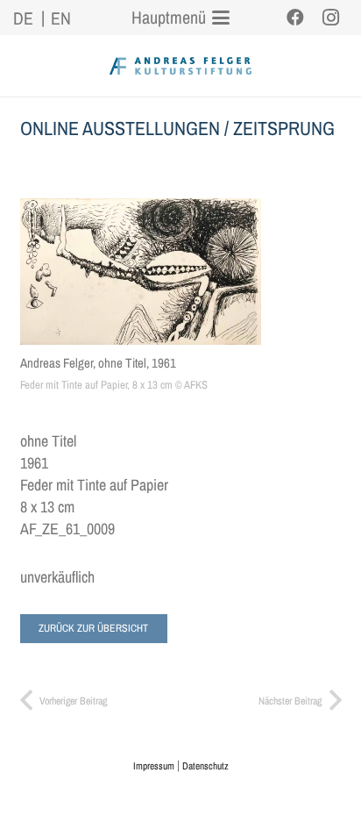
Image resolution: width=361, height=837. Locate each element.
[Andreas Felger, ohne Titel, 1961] (140, 271)
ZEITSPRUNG (284, 128)
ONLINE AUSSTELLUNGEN (120, 128)
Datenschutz (205, 766)
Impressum (153, 766)
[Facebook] (295, 17)
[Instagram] (330, 17)
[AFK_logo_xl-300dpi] (180, 66)
